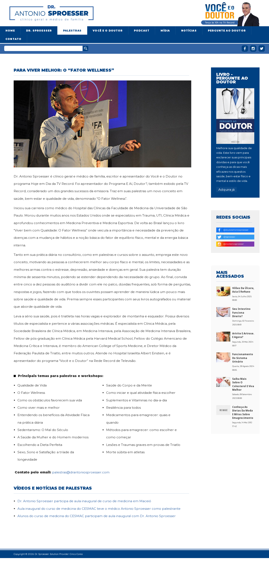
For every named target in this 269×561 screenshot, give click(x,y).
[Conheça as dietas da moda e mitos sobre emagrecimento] (223, 409)
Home (10, 30)
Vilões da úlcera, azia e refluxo (243, 289)
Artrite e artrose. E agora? (243, 335)
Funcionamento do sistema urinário (242, 358)
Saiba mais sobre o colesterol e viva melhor (243, 384)
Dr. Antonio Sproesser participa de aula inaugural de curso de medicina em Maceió (84, 501)
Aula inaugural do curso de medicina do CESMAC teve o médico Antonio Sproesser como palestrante (99, 509)
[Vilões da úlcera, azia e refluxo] (223, 291)
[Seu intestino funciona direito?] (223, 311)
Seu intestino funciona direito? (241, 312)
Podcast (141, 30)
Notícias (189, 30)
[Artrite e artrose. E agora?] (223, 336)
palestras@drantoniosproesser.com (80, 472)
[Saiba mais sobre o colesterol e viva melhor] (223, 381)
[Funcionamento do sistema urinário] (223, 357)
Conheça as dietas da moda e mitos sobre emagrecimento (242, 412)
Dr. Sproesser (39, 30)
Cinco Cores (76, 554)
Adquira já (226, 190)
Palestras (72, 30)
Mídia (165, 30)
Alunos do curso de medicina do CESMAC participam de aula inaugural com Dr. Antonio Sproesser (96, 516)
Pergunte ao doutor (227, 30)
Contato (13, 39)
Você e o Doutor (108, 30)
